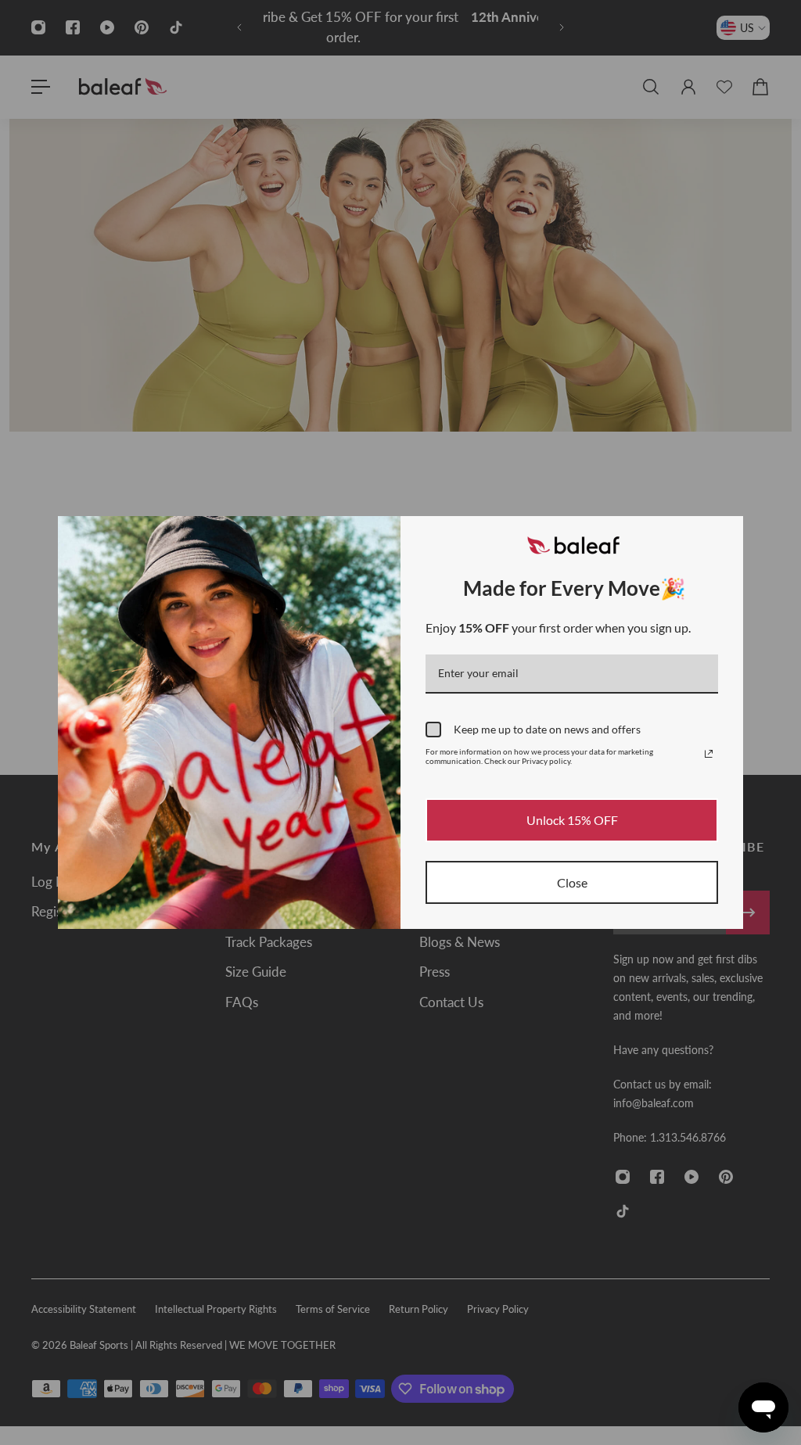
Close (572, 882)
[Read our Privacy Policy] (708, 753)
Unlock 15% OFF (572, 819)
